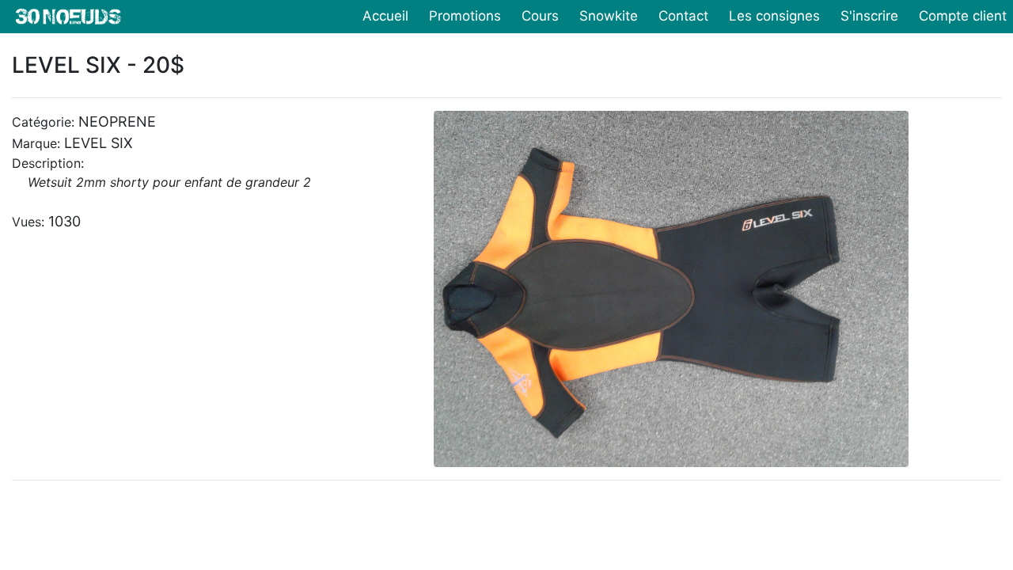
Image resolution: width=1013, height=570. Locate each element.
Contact (683, 16)
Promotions (465, 16)
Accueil (385, 16)
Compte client (963, 16)
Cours (540, 16)
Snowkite (608, 16)
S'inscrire (869, 16)
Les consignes (774, 16)
